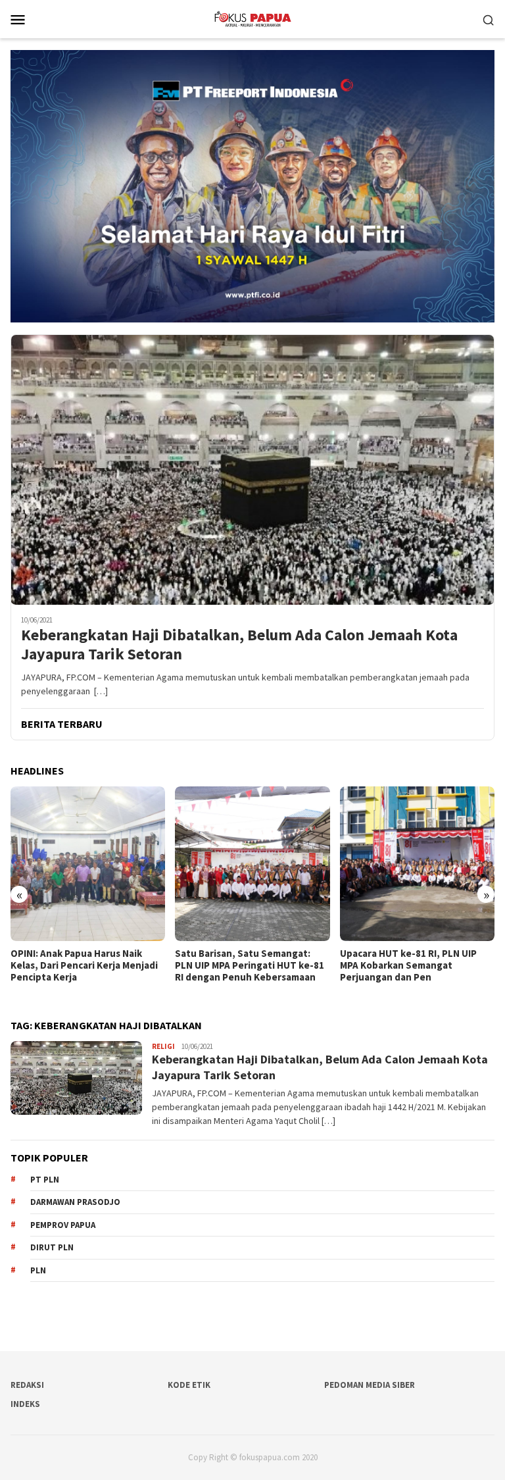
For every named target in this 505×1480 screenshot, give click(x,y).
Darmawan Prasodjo (75, 1202)
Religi (163, 1046)
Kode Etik (189, 1385)
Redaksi (27, 1385)
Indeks (25, 1404)
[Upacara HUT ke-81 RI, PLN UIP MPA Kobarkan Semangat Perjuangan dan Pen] (252, 863)
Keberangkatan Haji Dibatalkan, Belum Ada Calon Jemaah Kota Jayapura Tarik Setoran (239, 645)
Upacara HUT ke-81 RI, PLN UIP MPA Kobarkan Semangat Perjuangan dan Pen (243, 965)
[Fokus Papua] (252, 18)
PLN (38, 1270)
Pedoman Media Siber (369, 1385)
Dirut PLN (52, 1247)
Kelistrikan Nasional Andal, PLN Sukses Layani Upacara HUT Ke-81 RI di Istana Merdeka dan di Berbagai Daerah (416, 971)
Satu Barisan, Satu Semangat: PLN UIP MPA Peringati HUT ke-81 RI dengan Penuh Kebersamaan (85, 965)
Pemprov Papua (62, 1225)
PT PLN (44, 1179)
